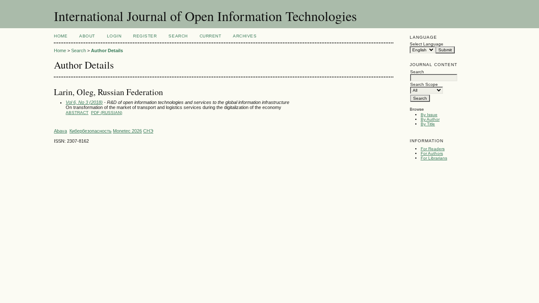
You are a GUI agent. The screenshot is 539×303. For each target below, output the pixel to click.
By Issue (429, 114)
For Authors (432, 153)
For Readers (433, 148)
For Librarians (434, 158)
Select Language (426, 44)
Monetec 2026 (127, 130)
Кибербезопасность (90, 130)
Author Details (107, 50)
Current (210, 36)
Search (177, 36)
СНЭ (148, 130)
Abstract (77, 112)
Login (114, 36)
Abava (60, 130)
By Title (428, 124)
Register (145, 36)
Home (60, 36)
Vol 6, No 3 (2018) (84, 102)
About (87, 36)
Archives (244, 36)
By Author (430, 119)
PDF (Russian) (106, 112)
